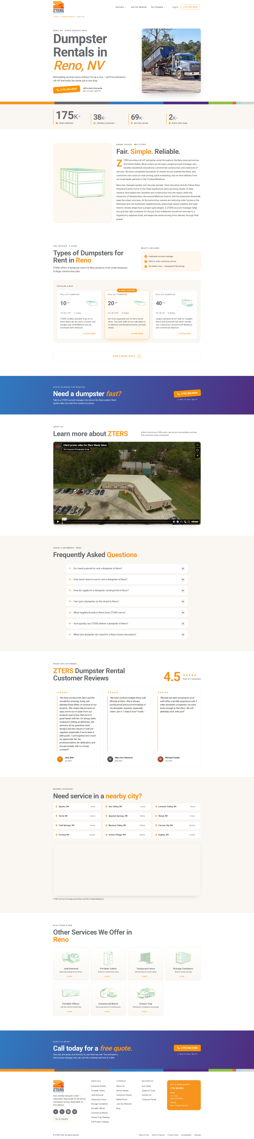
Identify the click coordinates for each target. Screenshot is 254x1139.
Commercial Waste (99, 1113)
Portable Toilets (98, 1090)
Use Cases (146, 1086)
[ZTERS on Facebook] (55, 1111)
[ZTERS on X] (62, 1111)
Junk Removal (97, 1095)
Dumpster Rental (67, 17)
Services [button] (119, 7)
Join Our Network (139, 7)
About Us (120, 1086)
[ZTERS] (58, 7)
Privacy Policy (173, 1135)
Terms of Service (158, 1135)
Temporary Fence (98, 1099)
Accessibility (186, 1135)
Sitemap (197, 1135)
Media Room (121, 1099)
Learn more (90, 334)
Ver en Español (61, 1119)
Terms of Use (144, 1135)
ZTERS (55, 17)
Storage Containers (99, 1104)
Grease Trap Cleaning (100, 1117)
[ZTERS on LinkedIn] (68, 1111)
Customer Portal (149, 1099)
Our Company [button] (157, 7)
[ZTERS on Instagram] (74, 1111)
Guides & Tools (148, 1090)
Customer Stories (124, 1095)
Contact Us (146, 1095)
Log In (175, 7)
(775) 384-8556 (190, 7)
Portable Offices (98, 1108)
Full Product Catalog (100, 1122)
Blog (118, 1108)
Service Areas (122, 1090)
